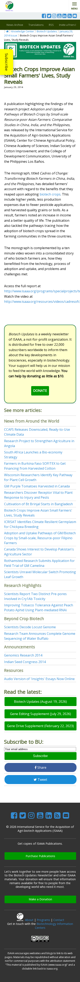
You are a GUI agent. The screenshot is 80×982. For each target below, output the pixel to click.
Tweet (42, 779)
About (29, 920)
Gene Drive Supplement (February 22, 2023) (40, 726)
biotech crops (50, 194)
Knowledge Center (22, 31)
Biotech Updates (47, 31)
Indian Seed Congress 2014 (25, 662)
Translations (36, 25)
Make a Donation (40, 899)
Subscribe (6, 62)
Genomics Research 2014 (23, 655)
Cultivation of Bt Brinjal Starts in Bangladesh (38, 504)
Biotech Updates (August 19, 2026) (40, 701)
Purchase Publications (40, 856)
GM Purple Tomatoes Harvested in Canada (37, 486)
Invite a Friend (67, 25)
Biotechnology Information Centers (54, 926)
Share (41, 767)
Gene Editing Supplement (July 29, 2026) (40, 714)
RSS (51, 25)
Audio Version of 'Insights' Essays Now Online (39, 679)
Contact (58, 920)
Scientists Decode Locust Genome (30, 627)
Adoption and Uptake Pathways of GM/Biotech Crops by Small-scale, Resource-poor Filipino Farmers (40, 538)
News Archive (15, 25)
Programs (43, 920)
